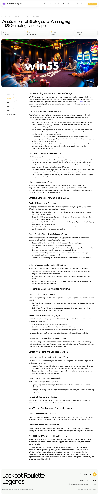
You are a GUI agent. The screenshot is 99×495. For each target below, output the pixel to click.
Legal (94, 489)
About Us (80, 489)
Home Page (80, 480)
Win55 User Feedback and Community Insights (13, 113)
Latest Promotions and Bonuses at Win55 (15, 109)
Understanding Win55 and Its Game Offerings (15, 97)
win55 (81, 102)
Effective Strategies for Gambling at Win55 (15, 101)
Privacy (86, 489)
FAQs (94, 480)
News (6, 16)
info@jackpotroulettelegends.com (79, 484)
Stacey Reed (6, 34)
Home (2, 16)
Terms (90, 489)
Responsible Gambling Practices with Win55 (15, 105)
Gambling (11, 16)
